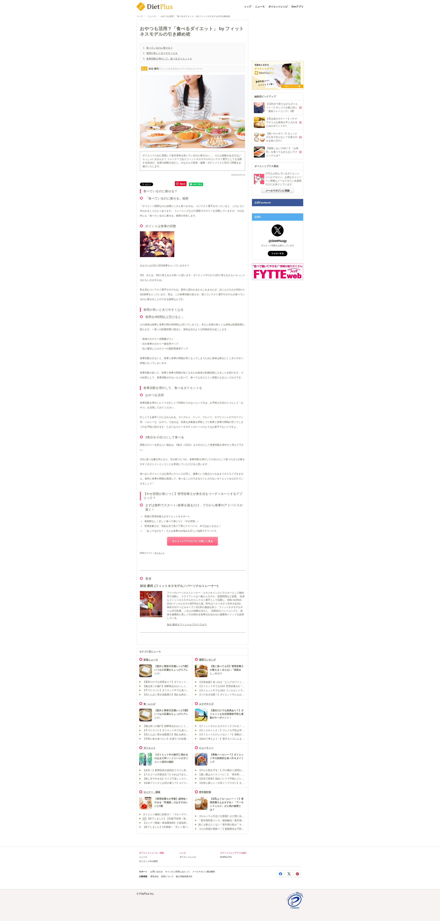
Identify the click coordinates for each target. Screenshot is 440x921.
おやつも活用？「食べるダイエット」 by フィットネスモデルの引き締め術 (195, 16)
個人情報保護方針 (184, 876)
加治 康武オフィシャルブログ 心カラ (187, 624)
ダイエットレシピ (278, 6)
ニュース (260, 6)
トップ (247, 6)
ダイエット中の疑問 (148, 861)
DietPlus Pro (226, 857)
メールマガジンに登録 (278, 190)
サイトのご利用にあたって (177, 871)
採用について (167, 876)
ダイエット (159, 553)
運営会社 (154, 876)
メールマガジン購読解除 (203, 871)
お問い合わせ (156, 871)
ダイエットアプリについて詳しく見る (192, 541)
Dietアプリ (297, 6)
